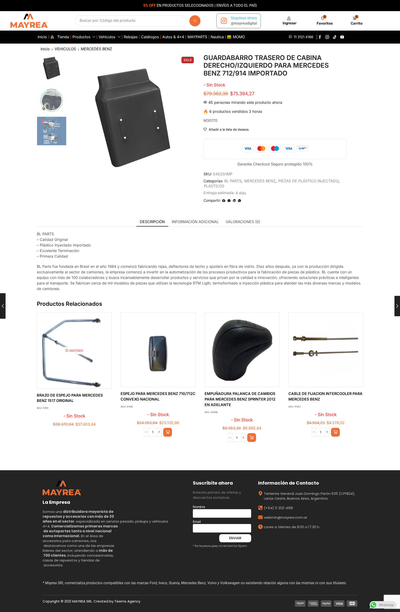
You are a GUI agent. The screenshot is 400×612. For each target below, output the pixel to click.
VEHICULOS (65, 49)
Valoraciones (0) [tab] (243, 221)
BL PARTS (232, 181)
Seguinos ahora (244, 18)
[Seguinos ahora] (223, 20)
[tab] (152, 222)
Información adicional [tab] (195, 221)
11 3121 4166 (303, 37)
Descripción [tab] (152, 221)
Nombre (199, 507)
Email (197, 522)
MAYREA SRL (82, 601)
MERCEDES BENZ (96, 49)
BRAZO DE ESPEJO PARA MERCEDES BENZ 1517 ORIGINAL (70, 398)
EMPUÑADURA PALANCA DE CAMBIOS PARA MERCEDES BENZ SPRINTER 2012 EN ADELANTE (240, 399)
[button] (288, 21)
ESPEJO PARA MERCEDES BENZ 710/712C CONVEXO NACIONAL (158, 396)
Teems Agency (127, 601)
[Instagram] (327, 37)
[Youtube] (342, 37)
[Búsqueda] (194, 20)
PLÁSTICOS (214, 186)
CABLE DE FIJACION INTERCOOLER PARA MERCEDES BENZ (325, 396)
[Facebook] (320, 37)
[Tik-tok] (335, 37)
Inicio (45, 49)
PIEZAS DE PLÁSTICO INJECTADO (308, 181)
